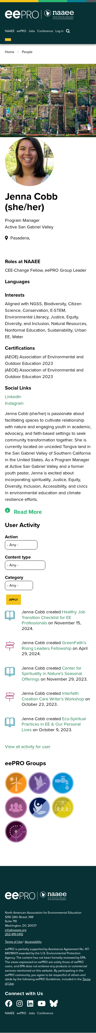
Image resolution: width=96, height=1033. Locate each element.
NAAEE (10, 31)
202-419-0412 (14, 934)
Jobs (32, 31)
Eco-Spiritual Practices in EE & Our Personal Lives (54, 724)
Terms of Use (14, 941)
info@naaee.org (15, 930)
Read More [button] (28, 512)
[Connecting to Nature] (39, 783)
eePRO (21, 31)
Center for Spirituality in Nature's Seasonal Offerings (52, 673)
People (27, 52)
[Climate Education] (16, 783)
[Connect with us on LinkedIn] (30, 1005)
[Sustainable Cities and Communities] (63, 807)
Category (14, 577)
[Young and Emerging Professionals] (16, 831)
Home (9, 52)
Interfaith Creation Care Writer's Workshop (53, 696)
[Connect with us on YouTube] (42, 1005)
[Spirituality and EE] (39, 807)
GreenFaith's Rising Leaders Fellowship (54, 645)
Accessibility (33, 941)
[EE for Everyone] (16, 808)
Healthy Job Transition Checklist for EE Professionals (53, 617)
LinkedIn (13, 396)
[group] (48, 512)
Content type (18, 557)
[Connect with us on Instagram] (19, 1005)
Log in (59, 31)
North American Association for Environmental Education (39, 14)
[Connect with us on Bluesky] (54, 1005)
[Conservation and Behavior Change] (63, 783)
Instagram (14, 403)
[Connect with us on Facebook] (8, 1005)
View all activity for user (27, 746)
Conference (45, 31)
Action (11, 537)
